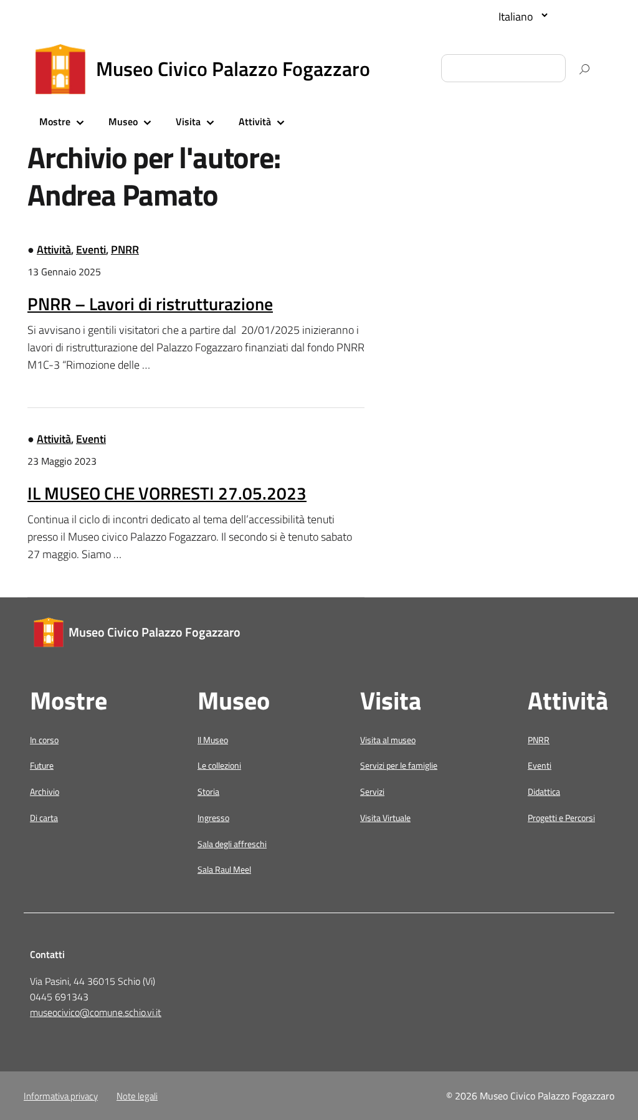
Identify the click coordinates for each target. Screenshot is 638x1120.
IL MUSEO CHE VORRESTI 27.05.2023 (167, 493)
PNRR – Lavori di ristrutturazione (150, 303)
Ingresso (213, 817)
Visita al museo (388, 739)
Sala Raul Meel (224, 869)
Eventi (91, 249)
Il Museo (213, 739)
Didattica (544, 791)
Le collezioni (219, 765)
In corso (44, 739)
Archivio (44, 791)
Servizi (372, 791)
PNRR (125, 249)
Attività (255, 121)
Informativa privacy (61, 1096)
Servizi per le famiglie (398, 765)
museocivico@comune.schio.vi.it (95, 1012)
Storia (208, 791)
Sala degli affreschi (232, 843)
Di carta (44, 817)
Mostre (54, 121)
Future (42, 765)
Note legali (137, 1096)
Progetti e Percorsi (561, 817)
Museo (123, 121)
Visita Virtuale (385, 817)
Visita (188, 121)
